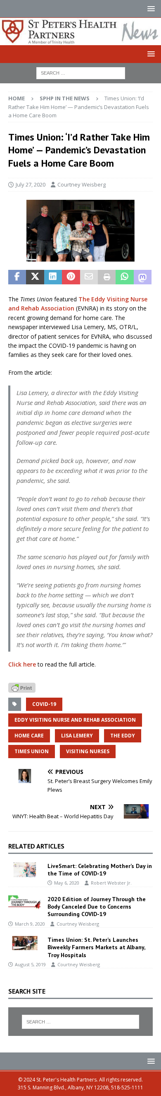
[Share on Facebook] (17, 277)
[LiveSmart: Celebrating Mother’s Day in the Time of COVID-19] (24, 869)
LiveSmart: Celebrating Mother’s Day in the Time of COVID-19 (99, 869)
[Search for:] (80, 72)
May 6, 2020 (66, 883)
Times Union (31, 751)
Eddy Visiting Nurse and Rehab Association (75, 719)
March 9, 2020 (30, 924)
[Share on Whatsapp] (124, 277)
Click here (22, 664)
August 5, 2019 (30, 964)
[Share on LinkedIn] (53, 277)
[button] (149, 8)
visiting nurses (87, 751)
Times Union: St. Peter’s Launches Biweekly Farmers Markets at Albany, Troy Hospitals (96, 947)
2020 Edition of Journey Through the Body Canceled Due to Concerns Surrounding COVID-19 (96, 906)
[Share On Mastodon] (143, 277)
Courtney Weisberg (81, 184)
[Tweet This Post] (35, 277)
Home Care (29, 735)
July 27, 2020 (30, 184)
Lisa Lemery (77, 735)
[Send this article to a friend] (89, 277)
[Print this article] (107, 277)
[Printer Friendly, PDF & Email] (22, 687)
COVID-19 (44, 704)
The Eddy (122, 735)
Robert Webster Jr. (111, 883)
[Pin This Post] (71, 277)
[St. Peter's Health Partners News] (80, 40)
